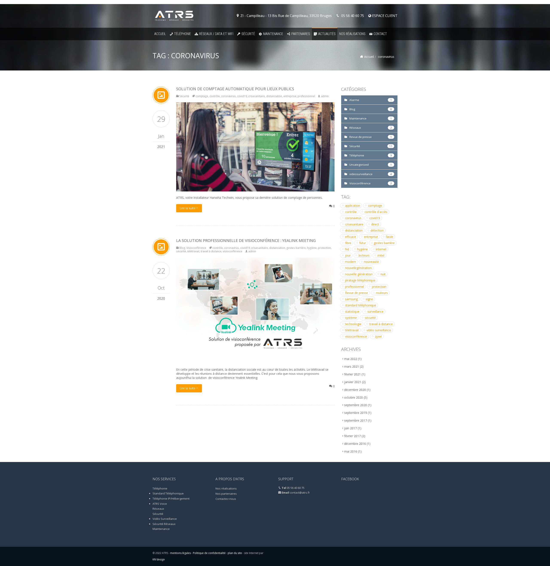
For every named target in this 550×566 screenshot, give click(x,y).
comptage (202, 96)
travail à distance (211, 251)
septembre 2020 (355, 405)
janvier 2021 (352, 382)
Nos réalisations (352, 34)
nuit (383, 274)
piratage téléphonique (360, 280)
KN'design (159, 559)
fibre (348, 243)
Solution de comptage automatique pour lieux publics (235, 88)
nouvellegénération (358, 268)
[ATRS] (174, 16)
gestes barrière (296, 248)
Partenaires (300, 34)
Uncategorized (359, 165)
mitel (380, 255)
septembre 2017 (355, 420)
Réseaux (355, 128)
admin (325, 96)
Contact (380, 34)
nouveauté (371, 262)
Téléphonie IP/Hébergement (171, 498)
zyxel (378, 336)
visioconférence (232, 251)
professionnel (306, 96)
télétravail (193, 251)
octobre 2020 (353, 397)
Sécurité (248, 34)
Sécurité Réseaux (164, 524)
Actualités (327, 34)
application (352, 205)
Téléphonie (182, 34)
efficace (350, 237)
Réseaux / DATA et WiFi (216, 34)
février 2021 (352, 374)
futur (362, 243)
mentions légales (180, 553)
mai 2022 (350, 359)
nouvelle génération (359, 274)
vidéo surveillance (379, 330)
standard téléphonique (360, 305)
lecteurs (364, 255)
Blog (182, 248)
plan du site (235, 553)
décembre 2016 (355, 444)
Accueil (160, 34)
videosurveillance (361, 174)
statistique (352, 311)
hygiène (312, 248)
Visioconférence (196, 248)
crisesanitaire (256, 96)
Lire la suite (188, 208)
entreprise (289, 96)
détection (377, 230)
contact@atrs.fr (300, 492)
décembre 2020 (355, 390)
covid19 (242, 96)
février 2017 (352, 436)
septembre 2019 (355, 413)
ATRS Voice (160, 504)
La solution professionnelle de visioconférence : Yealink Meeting (246, 240)
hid (347, 249)
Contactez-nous (225, 499)
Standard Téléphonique (168, 493)
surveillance (375, 311)
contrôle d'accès (376, 212)
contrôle (214, 96)
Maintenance (273, 34)
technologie (353, 324)
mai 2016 (350, 451)
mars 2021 (351, 366)
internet (381, 249)
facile (389, 237)
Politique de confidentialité (209, 553)
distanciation (274, 96)
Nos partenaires (226, 494)
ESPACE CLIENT (384, 15)
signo (369, 299)
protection (324, 248)
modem (350, 262)
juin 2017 (350, 428)
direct (375, 224)
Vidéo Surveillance (165, 519)
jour (348, 255)
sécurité (181, 251)
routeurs (382, 293)
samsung (351, 299)
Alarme (354, 100)
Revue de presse (360, 137)
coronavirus (228, 96)
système (351, 318)
